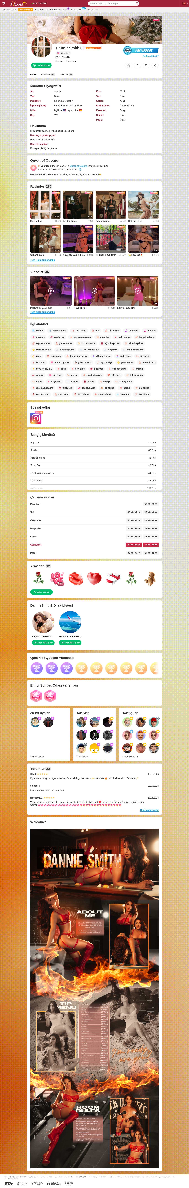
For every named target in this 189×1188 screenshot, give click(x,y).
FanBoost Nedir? (151, 56)
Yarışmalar (76, 10)
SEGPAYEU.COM (81, 1177)
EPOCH (70, 1177)
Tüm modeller (9, 10)
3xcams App (93, 10)
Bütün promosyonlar (57, 10)
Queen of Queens (78, 166)
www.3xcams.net (33, 1177)
